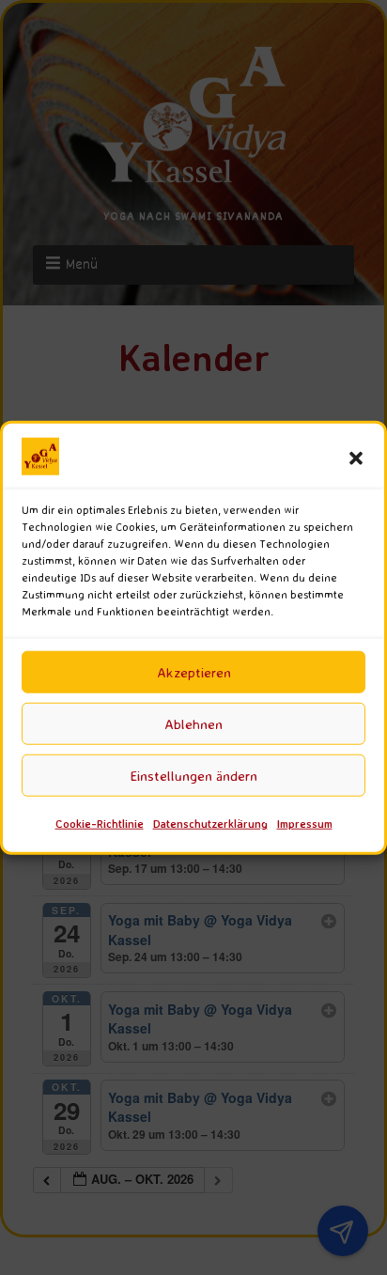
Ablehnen (193, 724)
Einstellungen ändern (194, 776)
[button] (356, 458)
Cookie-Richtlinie (99, 823)
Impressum (305, 823)
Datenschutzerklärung (210, 823)
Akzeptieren (194, 672)
